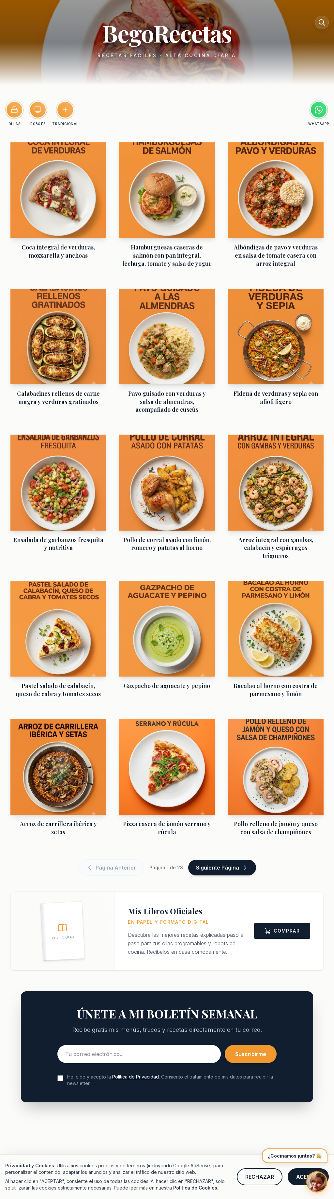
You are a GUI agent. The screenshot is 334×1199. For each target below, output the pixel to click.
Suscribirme (250, 1054)
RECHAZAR (259, 1177)
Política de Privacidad (135, 1076)
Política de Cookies (195, 1188)
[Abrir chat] (316, 1181)
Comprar (287, 931)
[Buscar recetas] (322, 22)
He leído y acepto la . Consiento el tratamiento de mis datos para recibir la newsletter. (170, 1080)
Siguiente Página (217, 867)
